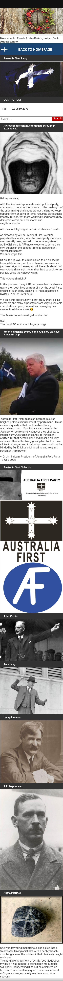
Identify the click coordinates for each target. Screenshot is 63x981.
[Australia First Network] (31, 485)
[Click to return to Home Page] (31, 49)
